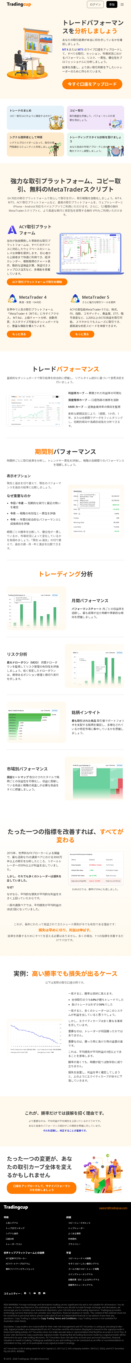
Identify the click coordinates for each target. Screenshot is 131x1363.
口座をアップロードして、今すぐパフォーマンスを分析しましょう (41, 1188)
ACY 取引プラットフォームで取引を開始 (37, 282)
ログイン (95, 4)
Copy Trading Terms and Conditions (59, 1318)
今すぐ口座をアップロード (92, 84)
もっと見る (19, 334)
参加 (112, 4)
